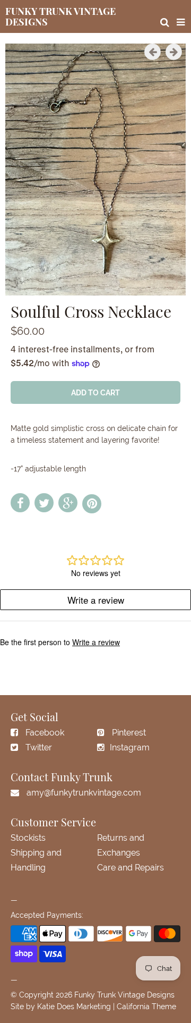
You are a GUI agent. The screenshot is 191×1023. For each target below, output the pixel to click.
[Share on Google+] (67, 502)
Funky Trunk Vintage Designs (124, 995)
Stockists (28, 838)
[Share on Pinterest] (91, 503)
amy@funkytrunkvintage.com (84, 793)
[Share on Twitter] (44, 502)
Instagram (130, 747)
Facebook (44, 733)
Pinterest (129, 733)
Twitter (38, 747)
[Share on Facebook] (20, 502)
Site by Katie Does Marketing (61, 1006)
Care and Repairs (130, 868)
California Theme (146, 1006)
